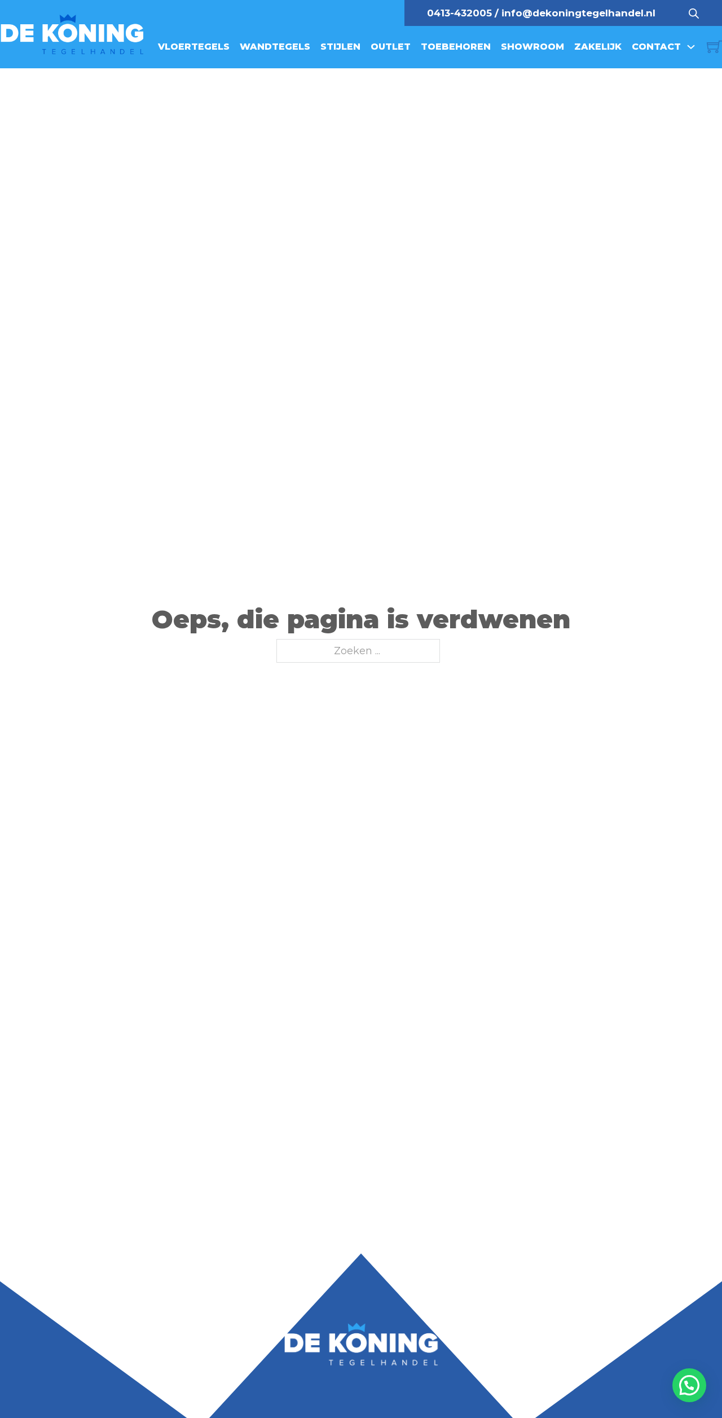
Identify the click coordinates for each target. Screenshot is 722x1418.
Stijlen (340, 46)
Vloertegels (194, 46)
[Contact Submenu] (690, 46)
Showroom (532, 46)
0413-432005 (459, 13)
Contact (656, 46)
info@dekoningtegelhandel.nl (578, 13)
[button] (689, 1385)
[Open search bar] (693, 13)
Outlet (391, 46)
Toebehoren (456, 46)
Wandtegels (275, 46)
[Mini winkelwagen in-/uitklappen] (714, 46)
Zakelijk (598, 46)
